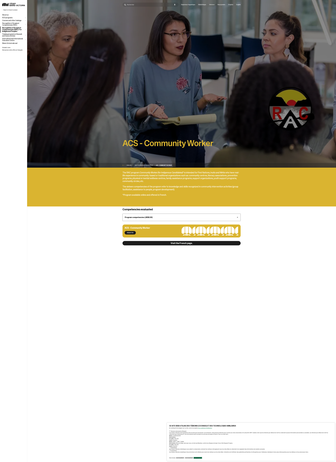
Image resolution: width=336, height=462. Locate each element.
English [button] (238, 4)
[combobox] (150, 5)
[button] (14, 17)
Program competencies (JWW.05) (139, 217)
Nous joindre (221, 4)
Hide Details (172, 458)
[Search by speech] (174, 4)
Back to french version (11, 10)
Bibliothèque (202, 4)
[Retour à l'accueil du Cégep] (123, 165)
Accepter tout (198, 458)
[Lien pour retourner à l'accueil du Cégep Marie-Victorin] (13, 6)
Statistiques (174, 447)
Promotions (174, 450)
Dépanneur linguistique (188, 4)
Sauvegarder (180, 458)
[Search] (125, 5)
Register (130, 233)
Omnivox (212, 4)
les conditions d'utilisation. (205, 428)
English (129, 165)
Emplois (230, 4)
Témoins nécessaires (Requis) (178, 431)
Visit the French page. (181, 243)
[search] (150, 5)
